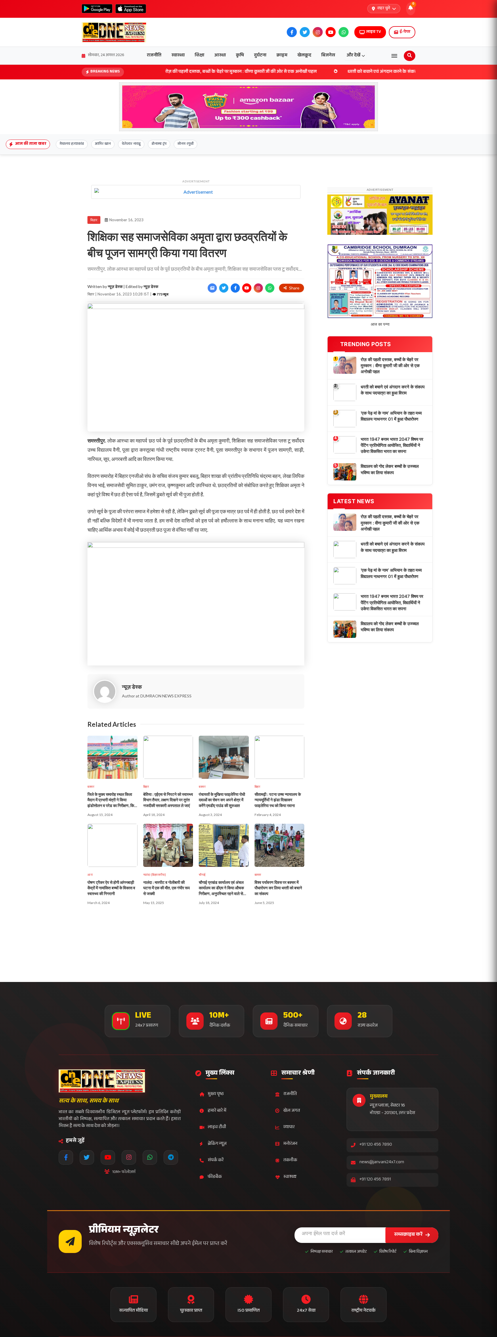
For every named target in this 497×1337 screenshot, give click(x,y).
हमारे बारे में (217, 1111)
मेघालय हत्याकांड (72, 144)
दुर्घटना (260, 56)
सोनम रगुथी (185, 144)
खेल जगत (291, 1111)
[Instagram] (129, 1157)
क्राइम (281, 56)
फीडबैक (215, 1177)
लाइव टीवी (217, 1127)
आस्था (220, 56)
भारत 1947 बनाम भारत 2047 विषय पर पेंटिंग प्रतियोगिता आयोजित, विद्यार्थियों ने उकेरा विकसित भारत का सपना (392, 540)
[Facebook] (66, 1157)
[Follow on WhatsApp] (269, 288)
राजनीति (154, 56)
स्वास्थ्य (178, 56)
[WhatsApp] (150, 1157)
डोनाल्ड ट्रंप (159, 144)
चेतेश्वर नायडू (131, 144)
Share (294, 287)
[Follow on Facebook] (235, 288)
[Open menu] (394, 56)
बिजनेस (328, 56)
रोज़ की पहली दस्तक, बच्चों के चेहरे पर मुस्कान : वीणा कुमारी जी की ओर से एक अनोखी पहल (188, 72)
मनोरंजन (290, 1144)
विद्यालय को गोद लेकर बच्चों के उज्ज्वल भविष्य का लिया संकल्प (390, 563)
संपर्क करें (215, 1160)
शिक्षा (199, 56)
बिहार (94, 220)
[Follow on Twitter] (223, 288)
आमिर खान (103, 144)
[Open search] (409, 56)
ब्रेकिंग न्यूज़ (217, 1144)
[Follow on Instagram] (258, 288)
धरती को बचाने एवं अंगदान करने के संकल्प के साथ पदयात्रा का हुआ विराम (356, 72)
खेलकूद (304, 56)
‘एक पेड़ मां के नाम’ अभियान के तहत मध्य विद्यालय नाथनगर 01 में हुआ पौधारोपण (391, 510)
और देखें (353, 56)
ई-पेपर (404, 32)
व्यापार (289, 1127)
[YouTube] (108, 1157)
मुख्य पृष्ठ (216, 1094)
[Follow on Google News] (212, 288)
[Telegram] (171, 1157)
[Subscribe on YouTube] (246, 288)
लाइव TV (373, 32)
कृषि (240, 56)
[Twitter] (87, 1157)
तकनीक (290, 1160)
